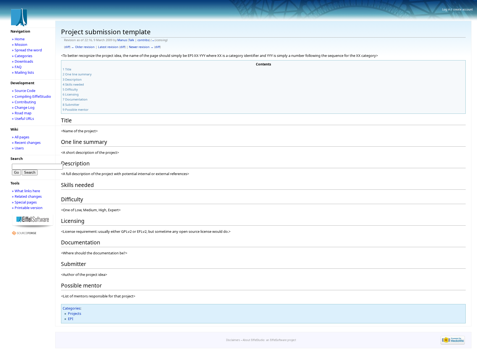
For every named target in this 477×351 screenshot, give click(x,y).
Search (16, 158)
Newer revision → (141, 47)
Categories (71, 308)
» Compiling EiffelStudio (31, 96)
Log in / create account (457, 9)
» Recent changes (26, 142)
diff (67, 47)
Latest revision (108, 47)
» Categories (22, 55)
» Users (18, 148)
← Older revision (83, 47)
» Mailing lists (23, 72)
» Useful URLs (23, 118)
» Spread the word (27, 49)
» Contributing (24, 101)
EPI (70, 318)
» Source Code (23, 90)
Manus (122, 40)
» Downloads (22, 61)
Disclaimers (233, 340)
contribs (143, 40)
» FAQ (17, 66)
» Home (18, 38)
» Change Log (23, 107)
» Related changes (27, 196)
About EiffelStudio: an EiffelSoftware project (269, 340)
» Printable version (27, 207)
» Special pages (24, 202)
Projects (74, 313)
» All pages (20, 136)
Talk (131, 40)
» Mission (19, 44)
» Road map (21, 112)
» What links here (26, 190)
